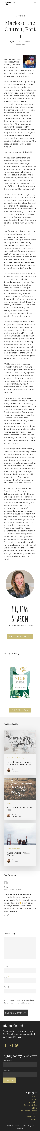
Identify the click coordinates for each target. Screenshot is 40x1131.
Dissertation (31, 1116)
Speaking (33, 1102)
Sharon (14, 42)
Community (16, 848)
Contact (33, 1119)
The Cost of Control (28, 1111)
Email (6, 977)
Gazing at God (30, 1105)
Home (34, 1097)
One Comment (20, 44)
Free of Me (32, 1108)
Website (7, 987)
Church (20, 15)
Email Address (8, 1070)
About (34, 1099)
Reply (7, 915)
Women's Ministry (18, 758)
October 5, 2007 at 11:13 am (12, 889)
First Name (7, 1060)
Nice (35, 1113)
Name (6, 966)
